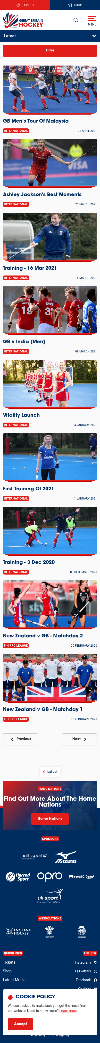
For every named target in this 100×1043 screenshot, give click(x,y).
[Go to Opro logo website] (50, 877)
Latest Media (14, 979)
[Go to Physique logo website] (81, 877)
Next (76, 739)
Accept (20, 1024)
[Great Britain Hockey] (23, 20)
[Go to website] (65, 857)
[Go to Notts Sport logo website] (34, 857)
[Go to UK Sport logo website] (50, 895)
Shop (78, 5)
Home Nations (50, 819)
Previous (24, 739)
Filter (50, 50)
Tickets (27, 5)
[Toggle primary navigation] (92, 20)
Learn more (68, 1011)
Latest (10, 35)
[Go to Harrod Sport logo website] (18, 877)
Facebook (83, 980)
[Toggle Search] (76, 20)
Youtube (84, 989)
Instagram (83, 962)
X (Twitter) (82, 971)
